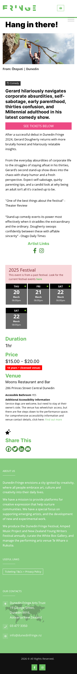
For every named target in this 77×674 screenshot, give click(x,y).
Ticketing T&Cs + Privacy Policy (23, 571)
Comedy (14, 83)
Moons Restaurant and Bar (27, 382)
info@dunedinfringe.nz (26, 635)
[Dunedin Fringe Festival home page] (19, 8)
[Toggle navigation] (71, 19)
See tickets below (38, 126)
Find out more (53, 419)
